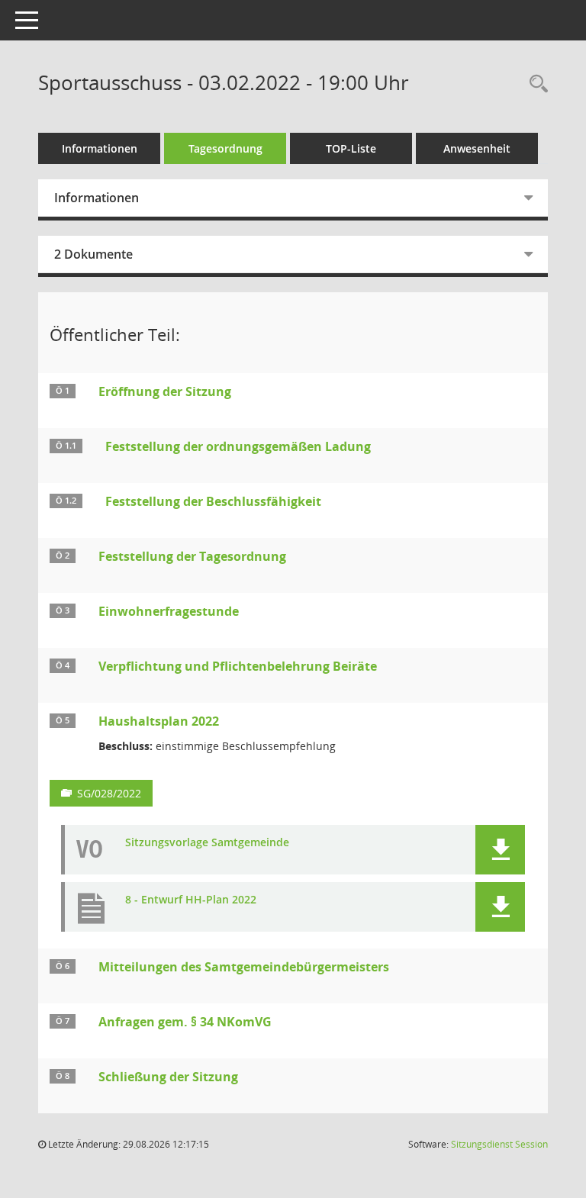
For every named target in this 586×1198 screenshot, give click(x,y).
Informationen (99, 148)
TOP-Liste (351, 148)
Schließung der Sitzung (168, 1076)
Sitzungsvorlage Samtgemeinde (207, 842)
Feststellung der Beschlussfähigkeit (213, 501)
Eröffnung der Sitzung (164, 391)
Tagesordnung (225, 148)
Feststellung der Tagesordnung (192, 556)
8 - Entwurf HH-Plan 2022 (190, 900)
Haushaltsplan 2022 (158, 721)
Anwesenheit (476, 148)
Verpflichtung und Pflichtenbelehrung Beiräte (237, 666)
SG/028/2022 (109, 793)
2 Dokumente (93, 254)
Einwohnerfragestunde (168, 611)
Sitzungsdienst (499, 1144)
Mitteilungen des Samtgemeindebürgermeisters (243, 966)
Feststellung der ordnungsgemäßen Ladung (238, 446)
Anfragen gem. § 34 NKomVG (185, 1021)
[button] (500, 849)
